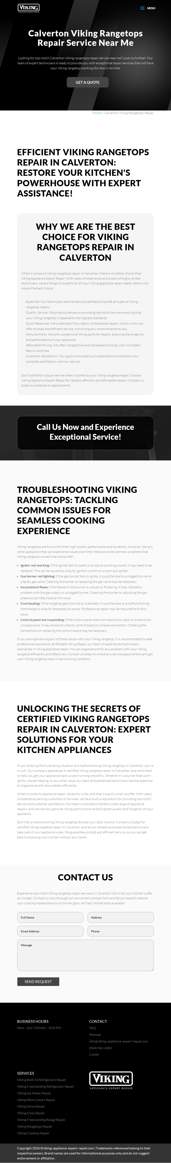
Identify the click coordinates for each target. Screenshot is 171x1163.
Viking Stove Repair (31, 1106)
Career (94, 1054)
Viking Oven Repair (31, 1113)
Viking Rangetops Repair (34, 1126)
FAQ (92, 1028)
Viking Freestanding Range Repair (41, 1120)
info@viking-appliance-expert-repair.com (118, 1041)
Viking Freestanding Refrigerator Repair (45, 1086)
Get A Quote (87, 82)
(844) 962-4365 (100, 1048)
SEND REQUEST (38, 981)
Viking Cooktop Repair (33, 1133)
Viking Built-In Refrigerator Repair (41, 1080)
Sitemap (95, 1034)
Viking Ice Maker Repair (34, 1093)
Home (96, 113)
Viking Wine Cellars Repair (36, 1100)
